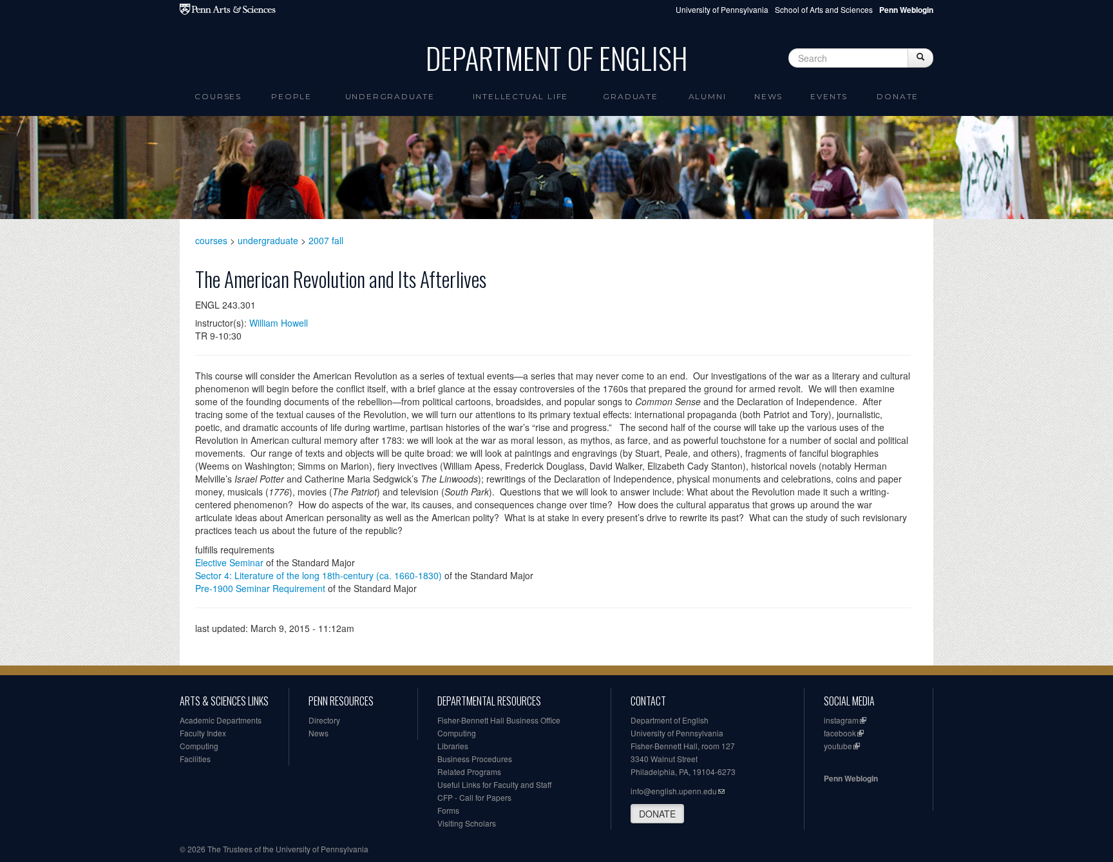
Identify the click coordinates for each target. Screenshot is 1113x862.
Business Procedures (474, 758)
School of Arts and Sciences (824, 9)
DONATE (657, 813)
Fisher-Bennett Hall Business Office (498, 719)
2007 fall (326, 240)
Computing (199, 745)
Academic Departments (221, 719)
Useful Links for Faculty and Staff (494, 784)
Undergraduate (390, 96)
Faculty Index (203, 732)
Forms (448, 810)
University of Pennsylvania (722, 9)
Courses (218, 96)
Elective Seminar (229, 562)
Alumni (708, 96)
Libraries (452, 745)
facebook (840, 732)
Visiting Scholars (466, 823)
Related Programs (469, 771)
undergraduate (268, 240)
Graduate (630, 96)
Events (829, 96)
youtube (838, 745)
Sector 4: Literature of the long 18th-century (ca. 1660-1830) (318, 575)
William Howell (278, 322)
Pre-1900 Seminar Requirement (260, 588)
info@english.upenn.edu (674, 790)
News (768, 96)
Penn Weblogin (851, 778)
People (291, 96)
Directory (324, 719)
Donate (897, 96)
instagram (841, 719)
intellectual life (521, 96)
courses (211, 240)
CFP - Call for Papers (474, 797)
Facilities (195, 758)
